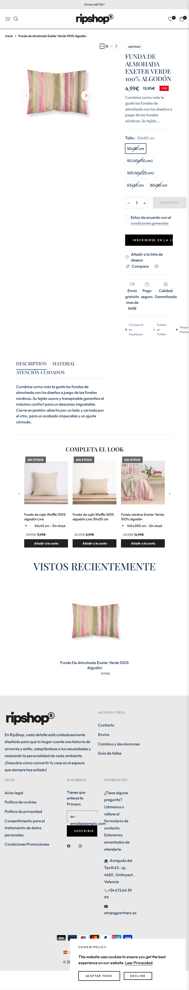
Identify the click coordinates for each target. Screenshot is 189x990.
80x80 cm (158, 185)
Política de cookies (20, 802)
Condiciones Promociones (27, 844)
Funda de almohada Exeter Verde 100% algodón (94, 665)
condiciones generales (149, 223)
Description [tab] (31, 363)
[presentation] (19, 494)
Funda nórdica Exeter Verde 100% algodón (142, 516)
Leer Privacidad (139, 962)
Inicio (9, 36)
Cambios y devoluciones (119, 743)
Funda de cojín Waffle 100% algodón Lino (45, 516)
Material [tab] (63, 363)
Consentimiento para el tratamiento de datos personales (25, 827)
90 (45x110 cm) (140, 160)
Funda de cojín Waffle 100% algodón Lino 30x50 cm (93, 516)
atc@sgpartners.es (120, 912)
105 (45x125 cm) (140, 172)
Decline (138, 976)
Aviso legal (14, 792)
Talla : (139, 137)
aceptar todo (99, 976)
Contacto (106, 725)
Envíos (103, 734)
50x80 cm (135, 148)
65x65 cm (135, 185)
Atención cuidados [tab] (40, 372)
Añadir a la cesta (143, 543)
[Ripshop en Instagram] (81, 845)
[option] (56, 92)
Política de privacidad (23, 811)
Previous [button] (26, 96)
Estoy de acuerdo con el (151, 220)
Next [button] (86, 96)
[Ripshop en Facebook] (70, 845)
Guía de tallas (109, 753)
